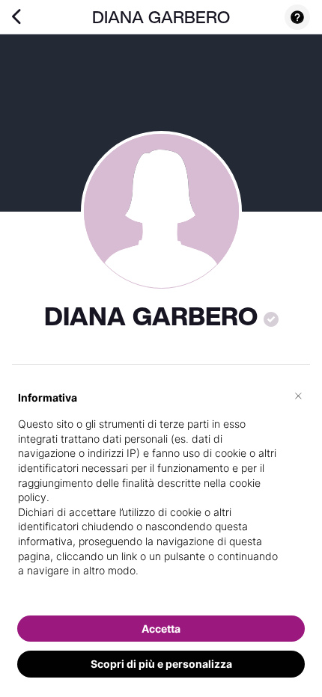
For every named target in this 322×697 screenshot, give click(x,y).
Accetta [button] (161, 628)
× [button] (298, 395)
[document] (161, 496)
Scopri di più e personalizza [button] (161, 663)
